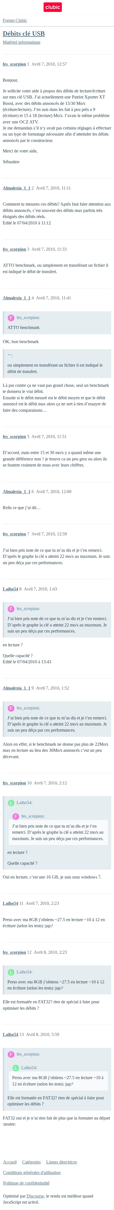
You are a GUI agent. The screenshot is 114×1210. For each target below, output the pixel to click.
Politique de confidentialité (26, 1183)
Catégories (31, 1162)
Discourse (35, 1196)
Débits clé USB (24, 33)
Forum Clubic (15, 20)
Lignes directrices (61, 1162)
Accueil (10, 1162)
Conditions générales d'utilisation (32, 1172)
